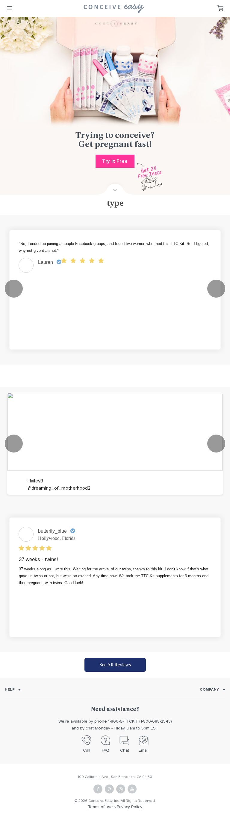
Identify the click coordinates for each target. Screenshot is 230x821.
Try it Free (115, 161)
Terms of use (100, 806)
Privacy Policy (129, 806)
